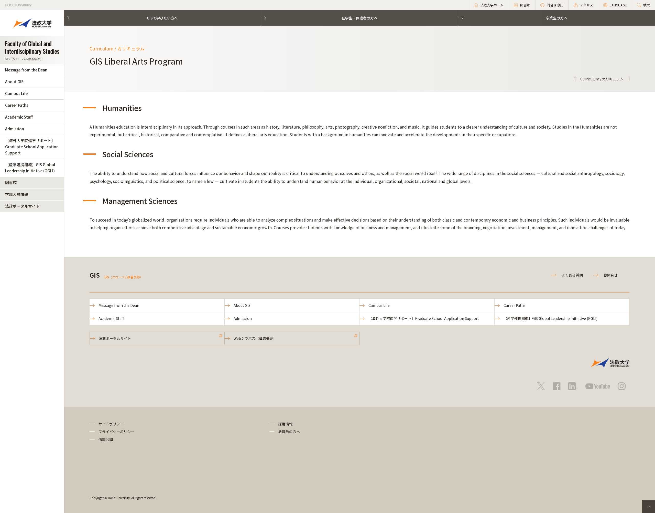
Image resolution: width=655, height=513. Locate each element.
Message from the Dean (26, 69)
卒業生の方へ (556, 17)
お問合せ (610, 275)
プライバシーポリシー (116, 431)
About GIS (14, 81)
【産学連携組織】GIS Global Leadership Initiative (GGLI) (30, 167)
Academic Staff (19, 117)
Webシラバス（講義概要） (255, 338)
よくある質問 (572, 275)
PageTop (648, 506)
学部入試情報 (16, 194)
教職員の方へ (289, 431)
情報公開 (106, 439)
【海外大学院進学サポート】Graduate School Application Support (32, 146)
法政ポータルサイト (22, 206)
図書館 (11, 182)
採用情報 (285, 423)
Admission (14, 128)
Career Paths (16, 105)
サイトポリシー (111, 423)
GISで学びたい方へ (162, 17)
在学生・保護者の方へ (359, 17)
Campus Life (16, 93)
